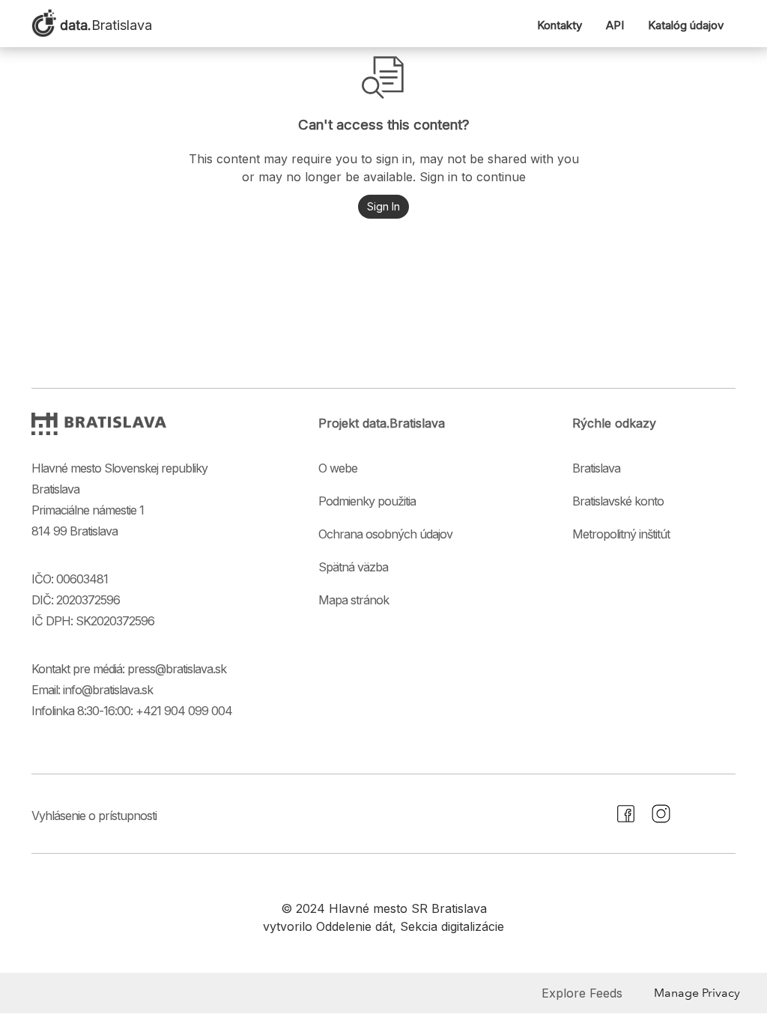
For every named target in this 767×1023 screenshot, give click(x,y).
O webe (337, 468)
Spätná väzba (353, 566)
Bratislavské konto (618, 501)
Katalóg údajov (686, 25)
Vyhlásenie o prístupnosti (94, 815)
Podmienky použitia (367, 501)
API (615, 25)
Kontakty (559, 25)
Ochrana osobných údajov (385, 533)
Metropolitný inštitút (621, 533)
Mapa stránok (353, 599)
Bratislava (596, 468)
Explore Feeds (582, 993)
